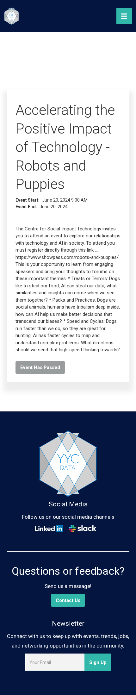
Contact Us (68, 600)
